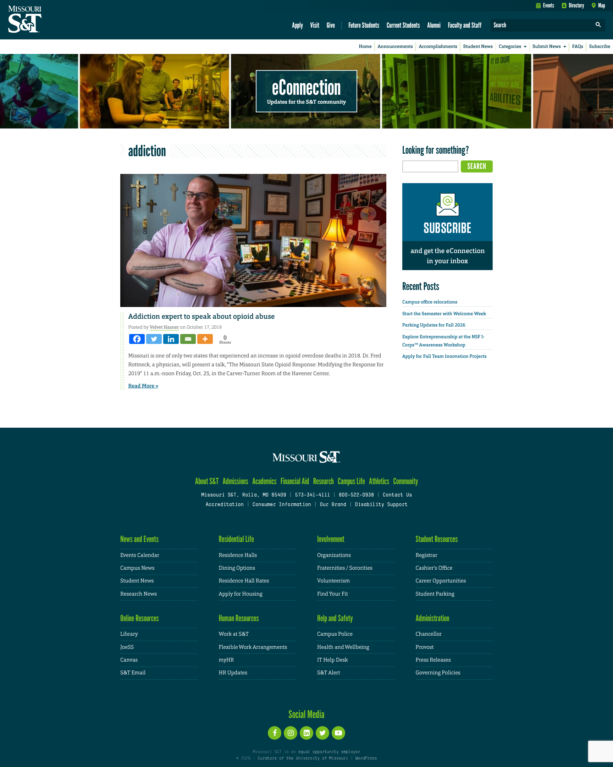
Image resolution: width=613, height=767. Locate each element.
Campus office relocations (429, 302)
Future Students (363, 25)
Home (365, 47)
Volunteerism (333, 580)
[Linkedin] (171, 339)
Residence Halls (238, 555)
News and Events (139, 539)
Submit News (546, 47)
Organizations (334, 555)
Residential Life (236, 539)
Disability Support (381, 505)
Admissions (235, 481)
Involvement (330, 539)
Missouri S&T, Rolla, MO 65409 (243, 495)
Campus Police (335, 634)
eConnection (306, 87)
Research (323, 481)
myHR (226, 660)
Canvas (129, 660)
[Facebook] (137, 339)
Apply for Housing (241, 594)
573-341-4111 (312, 495)
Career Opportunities (441, 580)
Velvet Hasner (164, 327)
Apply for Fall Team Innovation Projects (444, 357)
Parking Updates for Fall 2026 (433, 325)
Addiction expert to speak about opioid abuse (201, 316)
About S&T (207, 481)
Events (548, 5)
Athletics (379, 481)
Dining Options (237, 568)
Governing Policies (438, 672)
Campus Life (351, 481)
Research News (138, 594)
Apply (297, 25)
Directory (576, 5)
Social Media (306, 714)
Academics (264, 481)
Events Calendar (139, 555)
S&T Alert (328, 672)
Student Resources (437, 539)
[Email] (188, 339)
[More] (205, 339)
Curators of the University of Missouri (303, 758)
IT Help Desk (332, 660)
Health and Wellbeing (343, 647)
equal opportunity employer (329, 752)
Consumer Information (281, 505)
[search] (598, 25)
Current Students (403, 25)
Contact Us (397, 495)
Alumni (434, 25)
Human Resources (239, 618)
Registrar (426, 555)
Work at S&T (234, 634)
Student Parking (435, 594)
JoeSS (127, 647)
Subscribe (600, 47)
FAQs (577, 47)
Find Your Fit (332, 594)
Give (331, 25)
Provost (425, 647)
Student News (478, 47)
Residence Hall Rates (244, 580)
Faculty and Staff (465, 25)
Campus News (137, 568)
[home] (47, 20)
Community (405, 481)
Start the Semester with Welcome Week (444, 314)
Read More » (143, 385)
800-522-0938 (356, 495)
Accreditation (224, 505)
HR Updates (233, 672)
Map (601, 5)
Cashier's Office (434, 568)
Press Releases (433, 660)
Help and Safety (335, 618)
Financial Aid (295, 481)
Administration (432, 618)
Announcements (395, 47)
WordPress (366, 758)
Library (129, 634)
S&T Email (132, 672)
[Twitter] (154, 339)
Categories (510, 47)
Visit (315, 25)
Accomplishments (438, 47)
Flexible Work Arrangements (253, 647)
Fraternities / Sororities (344, 568)
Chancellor (429, 634)
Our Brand (333, 505)
